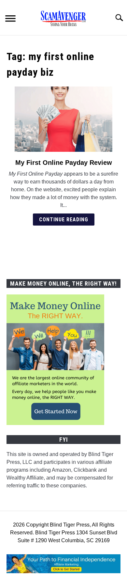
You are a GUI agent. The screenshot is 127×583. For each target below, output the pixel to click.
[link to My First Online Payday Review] (63, 119)
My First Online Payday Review (63, 162)
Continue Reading (63, 219)
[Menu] (10, 19)
